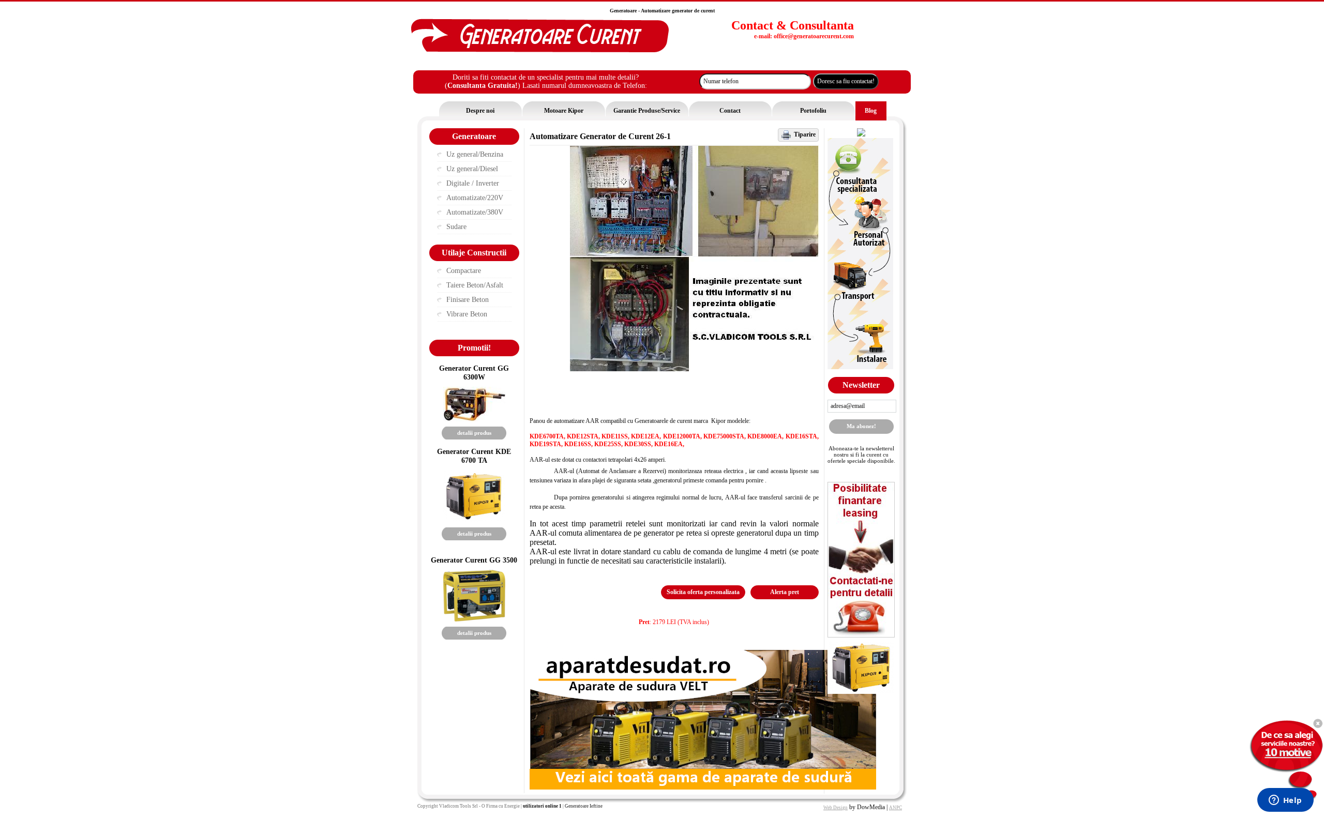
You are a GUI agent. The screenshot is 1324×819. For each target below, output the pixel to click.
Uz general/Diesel (472, 169)
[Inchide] (1317, 723)
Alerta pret (784, 592)
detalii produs (474, 433)
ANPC (895, 807)
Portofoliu (813, 110)
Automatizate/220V (474, 198)
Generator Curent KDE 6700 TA (474, 455)
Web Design (835, 807)
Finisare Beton (467, 300)
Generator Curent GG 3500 (474, 560)
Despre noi (480, 110)
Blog (871, 110)
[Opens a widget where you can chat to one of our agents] (1285, 801)
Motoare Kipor (563, 110)
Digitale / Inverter (472, 183)
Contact (730, 110)
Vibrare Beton (466, 314)
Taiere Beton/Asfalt (474, 285)
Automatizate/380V (474, 212)
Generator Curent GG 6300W (474, 372)
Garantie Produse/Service (646, 110)
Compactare (463, 271)
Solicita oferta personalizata (703, 592)
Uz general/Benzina (474, 154)
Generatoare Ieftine (584, 806)
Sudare (456, 227)
